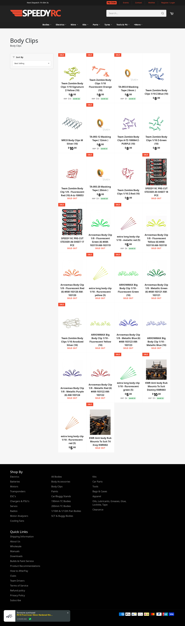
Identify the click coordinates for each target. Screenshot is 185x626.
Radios (13, 511)
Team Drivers (17, 580)
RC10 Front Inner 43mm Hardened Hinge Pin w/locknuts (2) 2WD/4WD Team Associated (35, 615)
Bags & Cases (99, 491)
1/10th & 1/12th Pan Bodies (66, 511)
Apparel (96, 496)
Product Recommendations (25, 566)
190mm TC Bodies (61, 501)
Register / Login (168, 2)
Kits (84, 24)
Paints (54, 491)
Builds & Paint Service (22, 561)
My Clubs (112, 2)
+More (137, 24)
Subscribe (15, 600)
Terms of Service (19, 585)
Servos (13, 506)
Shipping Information (22, 536)
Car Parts (97, 481)
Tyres (107, 24)
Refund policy (17, 590)
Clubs (13, 575)
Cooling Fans (17, 520)
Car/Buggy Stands (61, 496)
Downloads (16, 556)
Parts (95, 24)
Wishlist (151, 2)
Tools (95, 486)
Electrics (60, 24)
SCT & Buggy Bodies (62, 516)
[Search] (163, 13)
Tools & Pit (122, 24)
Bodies (45, 24)
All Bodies (56, 476)
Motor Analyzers (19, 516)
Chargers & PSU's (19, 501)
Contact (138, 2)
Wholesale (15, 546)
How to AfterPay (19, 570)
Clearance (97, 509)
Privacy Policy (17, 595)
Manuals (15, 551)
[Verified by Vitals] (30, 619)
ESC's (13, 496)
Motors (14, 486)
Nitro (73, 24)
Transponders (17, 491)
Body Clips (57, 486)
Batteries (15, 481)
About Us (15, 541)
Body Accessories (60, 481)
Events (126, 2)
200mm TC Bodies (61, 506)
